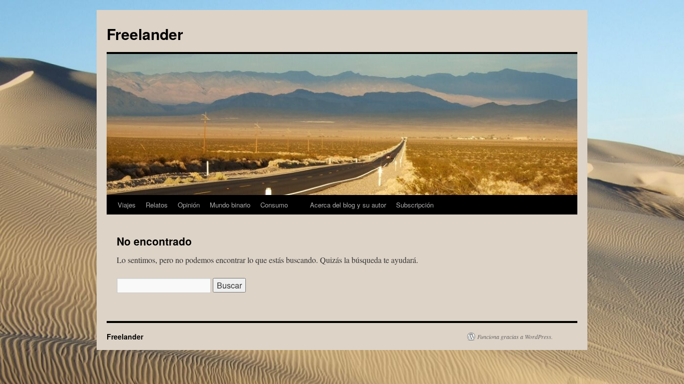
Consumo (274, 205)
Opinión (189, 205)
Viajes (127, 205)
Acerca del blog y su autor (348, 205)
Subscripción (415, 205)
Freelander (145, 33)
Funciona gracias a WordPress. (515, 336)
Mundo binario (230, 205)
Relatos (157, 205)
